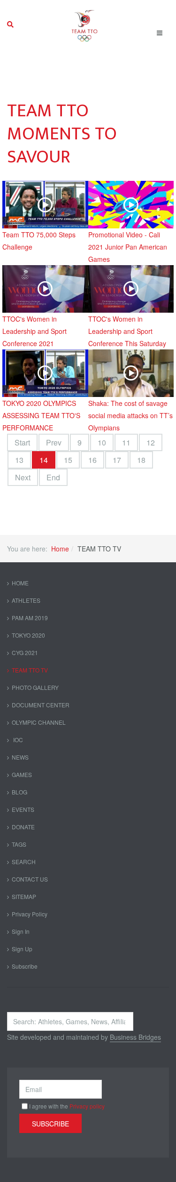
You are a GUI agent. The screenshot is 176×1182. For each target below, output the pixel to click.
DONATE (23, 827)
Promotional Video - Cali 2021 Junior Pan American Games (127, 247)
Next (23, 477)
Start (22, 442)
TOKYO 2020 (28, 635)
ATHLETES (26, 600)
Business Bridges (135, 1037)
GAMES (22, 774)
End (53, 477)
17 (117, 459)
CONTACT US (30, 879)
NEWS (20, 757)
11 (126, 442)
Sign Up (22, 949)
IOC (17, 740)
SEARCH (24, 862)
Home (60, 548)
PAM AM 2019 (30, 618)
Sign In (21, 931)
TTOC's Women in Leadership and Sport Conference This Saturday (127, 331)
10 (102, 442)
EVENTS (23, 809)
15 (68, 459)
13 (19, 459)
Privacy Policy (29, 914)
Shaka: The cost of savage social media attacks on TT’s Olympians (130, 415)
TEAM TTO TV (30, 670)
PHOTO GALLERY (35, 687)
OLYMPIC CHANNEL (39, 722)
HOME (20, 583)
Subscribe (25, 966)
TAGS (19, 844)
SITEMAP (24, 896)
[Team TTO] (84, 24)
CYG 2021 (25, 652)
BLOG (19, 792)
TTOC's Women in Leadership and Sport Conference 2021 (34, 331)
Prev (53, 442)
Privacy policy (87, 1106)
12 (150, 442)
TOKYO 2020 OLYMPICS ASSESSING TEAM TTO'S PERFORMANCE (41, 415)
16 (92, 459)
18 (141, 459)
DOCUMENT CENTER (40, 705)
